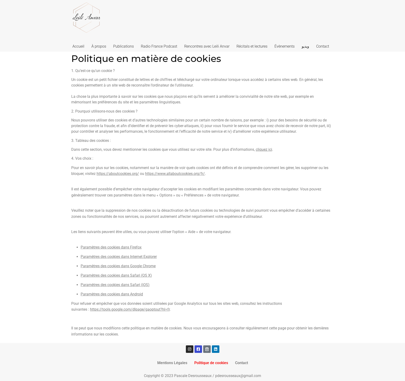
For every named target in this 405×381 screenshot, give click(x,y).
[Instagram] (189, 349)
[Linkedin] (215, 349)
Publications (123, 46)
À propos (98, 46)
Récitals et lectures (251, 46)
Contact (322, 46)
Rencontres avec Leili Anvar (206, 46)
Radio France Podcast (159, 46)
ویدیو (305, 46)
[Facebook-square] (198, 349)
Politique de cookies (211, 363)
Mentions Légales (172, 363)
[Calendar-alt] (207, 349)
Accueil (78, 46)
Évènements (284, 46)
